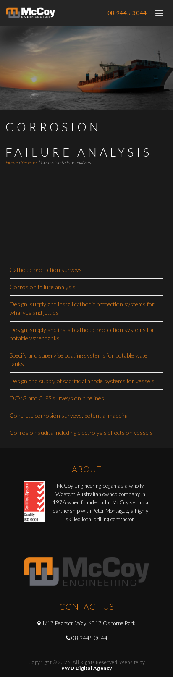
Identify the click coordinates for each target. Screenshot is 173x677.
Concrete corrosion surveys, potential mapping (69, 415)
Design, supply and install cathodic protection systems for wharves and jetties (82, 308)
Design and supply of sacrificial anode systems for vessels (82, 380)
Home (11, 162)
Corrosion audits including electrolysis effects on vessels (81, 432)
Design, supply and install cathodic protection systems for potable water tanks (82, 334)
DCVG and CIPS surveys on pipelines (57, 398)
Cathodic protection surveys (46, 269)
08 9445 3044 (127, 12)
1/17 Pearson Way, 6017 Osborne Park (89, 623)
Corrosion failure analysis (43, 286)
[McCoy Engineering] (30, 13)
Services (29, 162)
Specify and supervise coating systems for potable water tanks (80, 359)
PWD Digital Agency (86, 668)
